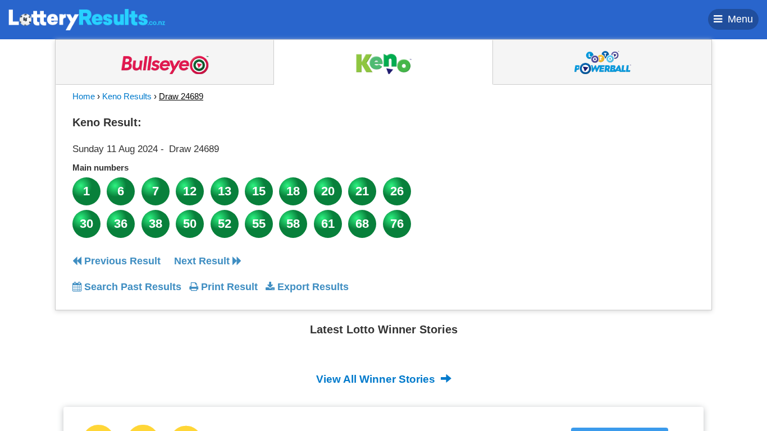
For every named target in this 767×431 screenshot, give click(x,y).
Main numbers (100, 167)
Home (83, 96)
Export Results (312, 286)
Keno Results (127, 96)
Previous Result (121, 261)
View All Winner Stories (377, 379)
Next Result (203, 261)
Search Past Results (131, 286)
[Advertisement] (593, 181)
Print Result (228, 286)
